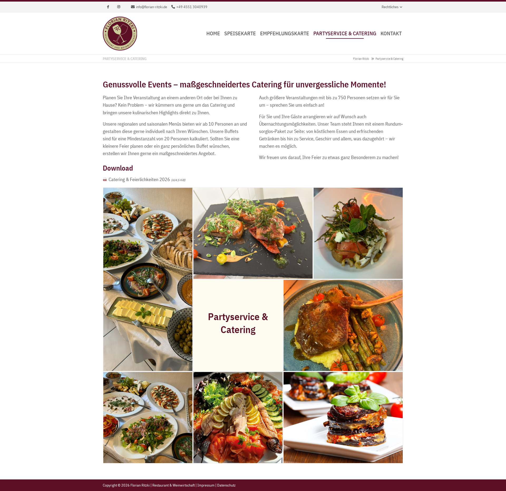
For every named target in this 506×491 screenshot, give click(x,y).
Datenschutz (226, 485)
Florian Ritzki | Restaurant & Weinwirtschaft (120, 33)
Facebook (108, 7)
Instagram (118, 7)
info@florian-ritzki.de (151, 6)
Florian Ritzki (361, 59)
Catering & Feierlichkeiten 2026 (147, 179)
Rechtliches (390, 6)
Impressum (206, 485)
